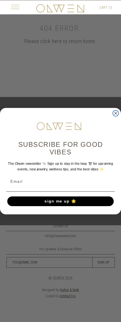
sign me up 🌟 (60, 201)
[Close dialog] (116, 113)
